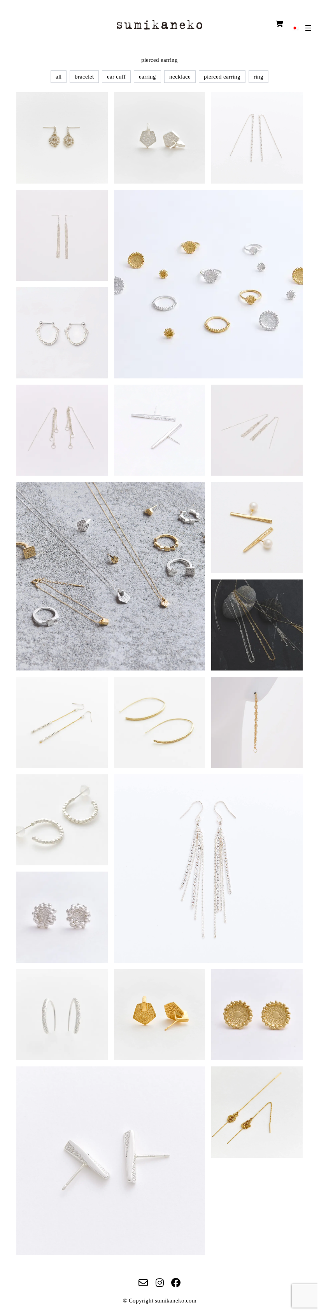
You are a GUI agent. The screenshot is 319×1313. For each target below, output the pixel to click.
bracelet (84, 77)
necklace (180, 77)
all (58, 77)
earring (147, 77)
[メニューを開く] (308, 28)
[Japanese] (294, 27)
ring (258, 77)
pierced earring (222, 77)
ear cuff (116, 77)
